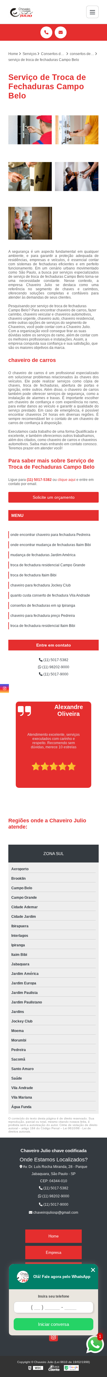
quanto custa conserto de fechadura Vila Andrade (50, 595)
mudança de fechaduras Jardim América (42, 555)
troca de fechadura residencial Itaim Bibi (42, 626)
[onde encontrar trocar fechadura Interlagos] (30, 130)
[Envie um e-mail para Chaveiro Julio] (61, 32)
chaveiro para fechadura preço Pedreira (42, 616)
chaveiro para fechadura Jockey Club (40, 585)
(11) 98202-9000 (55, 667)
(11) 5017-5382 (40, 480)
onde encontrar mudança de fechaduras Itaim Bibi (50, 545)
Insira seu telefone (53, 1296)
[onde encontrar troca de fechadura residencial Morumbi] (30, 223)
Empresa (53, 1252)
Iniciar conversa (53, 1324)
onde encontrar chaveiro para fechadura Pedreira (50, 535)
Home (53, 1236)
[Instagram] (53, 1336)
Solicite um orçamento (54, 497)
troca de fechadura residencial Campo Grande (47, 565)
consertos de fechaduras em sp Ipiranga (42, 605)
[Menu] (92, 12)
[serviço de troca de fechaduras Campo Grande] (77, 130)
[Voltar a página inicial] (20, 12)
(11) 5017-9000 (55, 674)
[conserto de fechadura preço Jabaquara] (77, 176)
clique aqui (66, 480)
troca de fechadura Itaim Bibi (33, 575)
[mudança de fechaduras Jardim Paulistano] (30, 176)
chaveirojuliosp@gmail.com (55, 1212)
